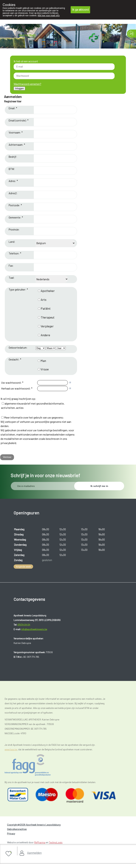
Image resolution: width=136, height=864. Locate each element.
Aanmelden (34, 852)
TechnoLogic (56, 842)
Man (43, 360)
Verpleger (47, 326)
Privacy (11, 833)
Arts (43, 299)
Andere (45, 335)
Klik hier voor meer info (49, 15)
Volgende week (23, 566)
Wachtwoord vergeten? (27, 84)
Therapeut (48, 317)
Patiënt (46, 308)
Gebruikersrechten (17, 829)
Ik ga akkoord (80, 9)
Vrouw (45, 369)
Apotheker (48, 290)
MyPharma (39, 842)
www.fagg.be (11, 749)
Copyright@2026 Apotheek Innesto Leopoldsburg (34, 824)
